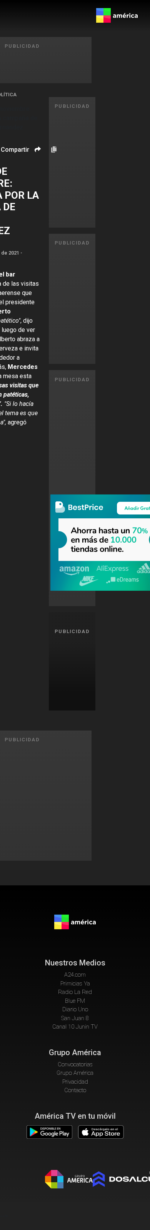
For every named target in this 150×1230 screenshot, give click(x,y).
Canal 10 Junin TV (75, 1026)
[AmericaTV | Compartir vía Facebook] (36, 163)
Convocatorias (75, 1064)
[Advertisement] (75, 671)
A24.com (75, 974)
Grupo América (75, 1072)
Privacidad (75, 1081)
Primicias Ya (75, 983)
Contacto (75, 1090)
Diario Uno (75, 1009)
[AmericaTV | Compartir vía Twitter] (36, 172)
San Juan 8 (75, 1018)
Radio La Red (75, 992)
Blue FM (75, 1000)
